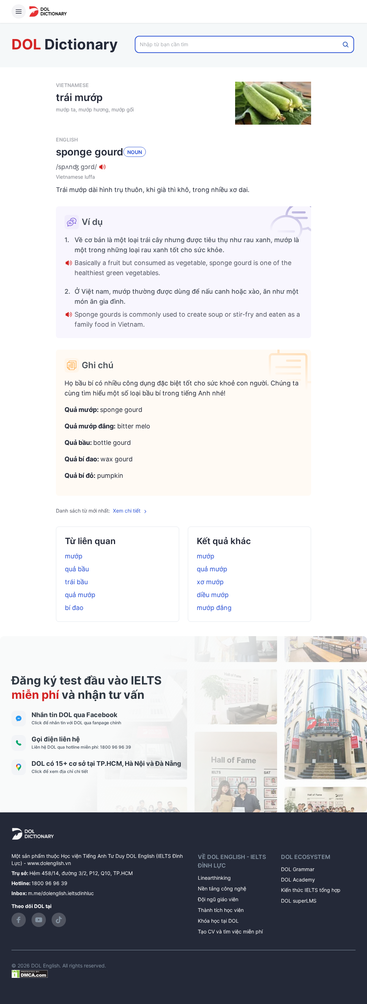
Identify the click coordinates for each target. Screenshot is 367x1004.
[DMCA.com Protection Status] (29, 973)
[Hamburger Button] (18, 11)
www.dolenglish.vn (49, 863)
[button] (183, 167)
